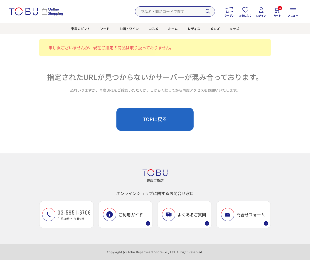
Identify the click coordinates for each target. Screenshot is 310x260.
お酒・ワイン (129, 28)
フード (105, 28)
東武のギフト (80, 28)
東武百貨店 (155, 180)
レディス (194, 28)
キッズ (234, 28)
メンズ (215, 28)
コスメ (153, 28)
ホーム (173, 28)
